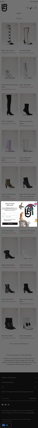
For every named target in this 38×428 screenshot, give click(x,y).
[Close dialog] (36, 202)
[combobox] (3, 217)
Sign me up (10, 223)
